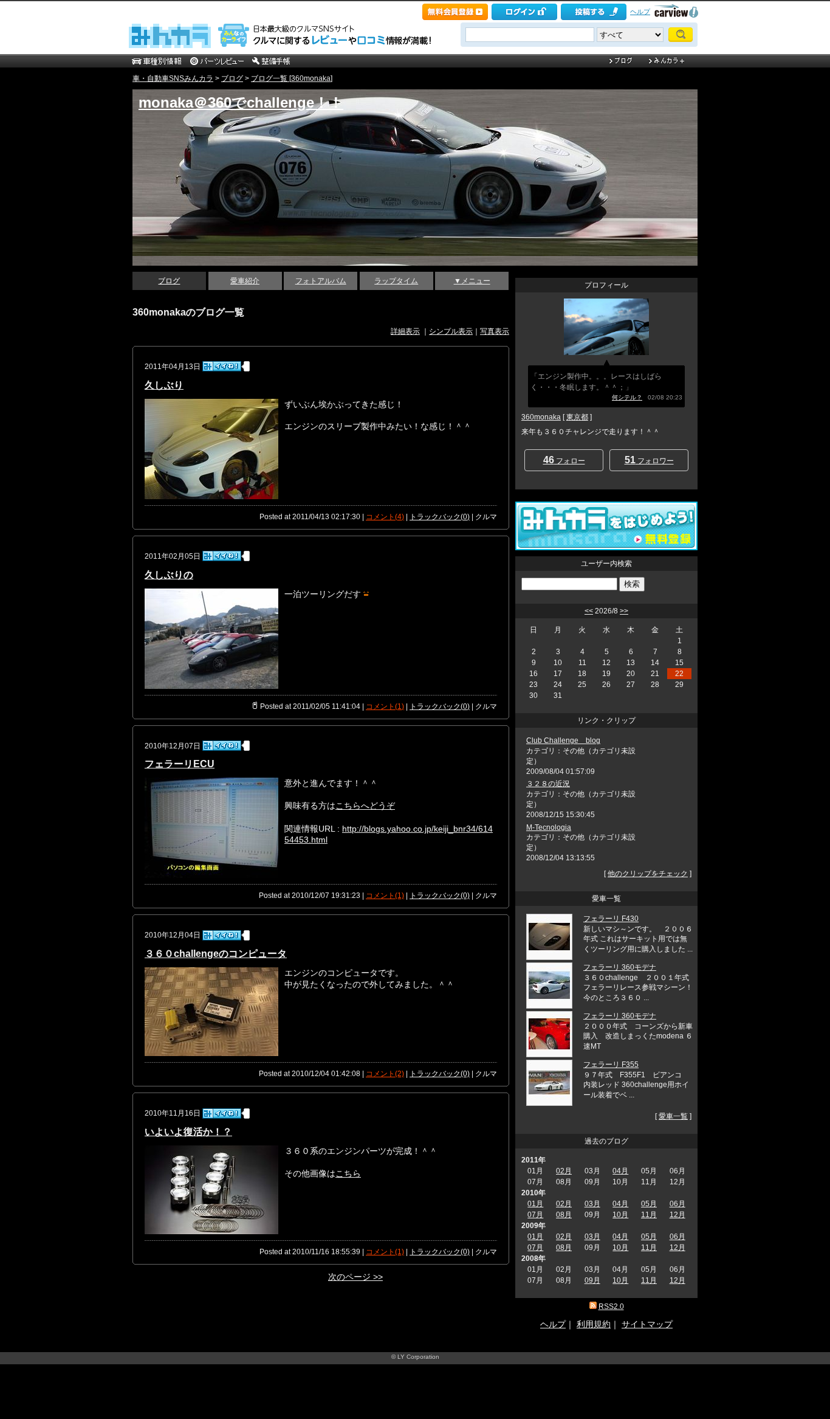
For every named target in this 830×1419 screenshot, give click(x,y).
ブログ (232, 78)
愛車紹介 (244, 281)
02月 (564, 1171)
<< (589, 611)
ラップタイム (396, 281)
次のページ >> (355, 1277)
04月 (620, 1171)
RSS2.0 (611, 1306)
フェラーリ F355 (611, 1064)
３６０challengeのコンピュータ (216, 953)
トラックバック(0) (440, 517)
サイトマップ (647, 1324)
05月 (649, 1204)
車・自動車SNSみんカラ (172, 78)
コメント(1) (385, 706)
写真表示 (494, 331)
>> (624, 611)
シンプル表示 (451, 331)
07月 (535, 1214)
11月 (649, 1214)
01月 (535, 1204)
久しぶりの (169, 575)
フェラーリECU (179, 764)
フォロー (564, 460)
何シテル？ (627, 397)
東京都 (577, 417)
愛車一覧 (673, 1116)
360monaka (541, 417)
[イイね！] (221, 366)
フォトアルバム (320, 281)
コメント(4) (385, 517)
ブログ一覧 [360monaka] (291, 78)
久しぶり (164, 385)
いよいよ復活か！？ (188, 1132)
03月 (592, 1204)
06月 (677, 1204)
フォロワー (649, 460)
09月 (592, 1280)
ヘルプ (640, 11)
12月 (677, 1214)
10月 (620, 1214)
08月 (564, 1214)
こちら (348, 1173)
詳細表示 (405, 331)
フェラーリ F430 (611, 918)
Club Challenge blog (563, 740)
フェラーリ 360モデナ (619, 967)
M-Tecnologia (548, 827)
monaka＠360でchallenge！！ (241, 102)
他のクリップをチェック (648, 873)
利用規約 (594, 1324)
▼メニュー (472, 281)
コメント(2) (385, 1073)
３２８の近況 (548, 783)
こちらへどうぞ (365, 805)
